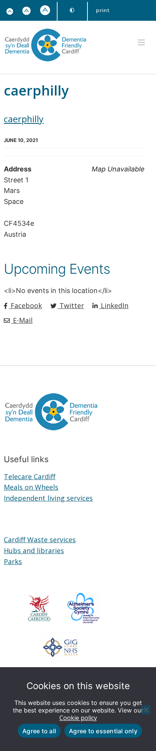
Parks (13, 561)
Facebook (25, 305)
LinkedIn (113, 305)
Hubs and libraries (34, 550)
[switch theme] (72, 10)
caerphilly (24, 119)
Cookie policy (78, 718)
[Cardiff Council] (39, 621)
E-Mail (22, 320)
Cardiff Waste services (40, 539)
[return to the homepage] (45, 62)
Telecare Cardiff (29, 476)
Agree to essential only (103, 731)
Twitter (71, 305)
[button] (27, 11)
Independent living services (48, 498)
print (103, 10)
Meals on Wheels (31, 487)
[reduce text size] (10, 12)
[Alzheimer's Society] (82, 621)
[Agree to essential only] (145, 709)
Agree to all (39, 731)
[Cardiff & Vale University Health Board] (61, 660)
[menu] (141, 42)
